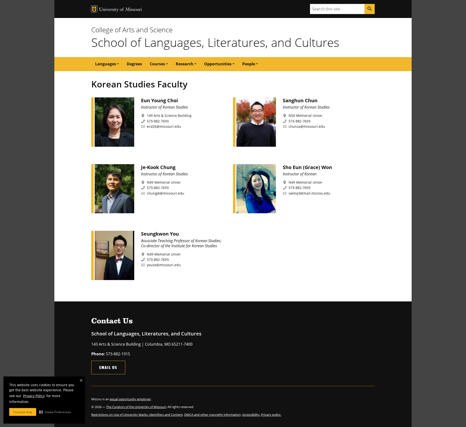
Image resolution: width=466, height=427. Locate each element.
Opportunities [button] (218, 64)
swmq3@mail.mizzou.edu (309, 193)
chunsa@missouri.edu (307, 126)
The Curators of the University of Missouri (136, 407)
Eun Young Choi (159, 100)
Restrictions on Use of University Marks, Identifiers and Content (137, 414)
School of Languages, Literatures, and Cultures (215, 42)
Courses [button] (157, 64)
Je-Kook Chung (158, 167)
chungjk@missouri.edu (165, 193)
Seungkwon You (160, 234)
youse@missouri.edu (164, 265)
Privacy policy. (271, 414)
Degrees (134, 64)
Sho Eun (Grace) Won (307, 167)
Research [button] (184, 64)
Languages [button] (105, 64)
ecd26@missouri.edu (164, 126)
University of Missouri (120, 9)
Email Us (108, 367)
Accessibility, (251, 414)
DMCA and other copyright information (212, 414)
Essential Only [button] (22, 412)
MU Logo (94, 9)
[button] (55, 412)
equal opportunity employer (130, 399)
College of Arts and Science (132, 29)
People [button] (248, 64)
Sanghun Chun (300, 100)
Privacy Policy (34, 395)
